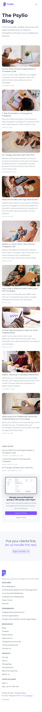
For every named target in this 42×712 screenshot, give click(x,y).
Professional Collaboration (13, 597)
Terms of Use (7, 693)
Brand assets (7, 635)
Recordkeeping (8, 586)
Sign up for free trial (10, 686)
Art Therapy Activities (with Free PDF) (18, 155)
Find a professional (10, 645)
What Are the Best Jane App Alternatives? (20, 200)
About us (6, 674)
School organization (10, 616)
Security (5, 603)
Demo (4, 661)
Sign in (5, 683)
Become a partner (9, 671)
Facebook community (11, 642)
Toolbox (5, 631)
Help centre (7, 638)
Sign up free (19, 551)
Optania (29, 696)
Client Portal (7, 600)
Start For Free (21, 513)
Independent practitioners (13, 612)
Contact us (6, 648)
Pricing (5, 657)
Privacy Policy (20, 693)
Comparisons (7, 667)
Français (5, 699)
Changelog (6, 664)
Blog (4, 628)
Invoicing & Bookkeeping (12, 593)
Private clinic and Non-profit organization (19, 619)
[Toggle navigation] (36, 4)
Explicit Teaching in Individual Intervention (20, 375)
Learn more (21, 517)
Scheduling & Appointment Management (19, 590)
